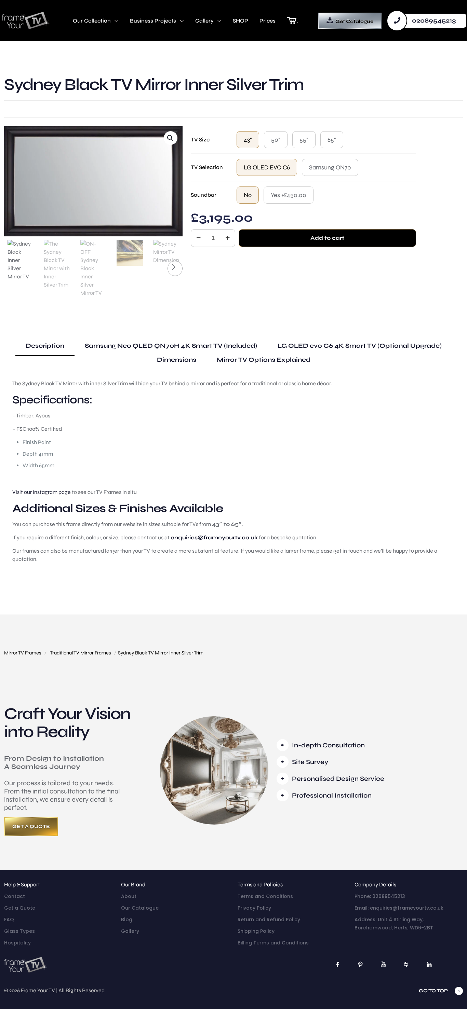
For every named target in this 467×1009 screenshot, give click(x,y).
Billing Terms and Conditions (273, 942)
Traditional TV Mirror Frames (80, 653)
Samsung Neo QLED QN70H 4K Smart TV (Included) (171, 345)
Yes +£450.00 (288, 195)
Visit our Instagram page (41, 492)
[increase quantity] (228, 238)
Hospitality (17, 942)
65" (332, 139)
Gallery (130, 931)
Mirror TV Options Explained (263, 359)
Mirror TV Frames (22, 653)
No (248, 195)
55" (303, 139)
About (128, 896)
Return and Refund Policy (269, 919)
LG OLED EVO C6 (267, 167)
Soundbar (203, 195)
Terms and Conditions (265, 896)
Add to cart (327, 238)
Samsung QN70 (330, 167)
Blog (126, 919)
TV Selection (207, 167)
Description (45, 345)
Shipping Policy (256, 931)
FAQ (9, 919)
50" (275, 139)
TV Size (200, 139)
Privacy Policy (254, 907)
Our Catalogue (140, 907)
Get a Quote (19, 907)
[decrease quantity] (198, 238)
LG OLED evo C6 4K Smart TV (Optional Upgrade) (360, 345)
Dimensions (176, 359)
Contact (14, 896)
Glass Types (19, 931)
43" (248, 139)
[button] (170, 138)
